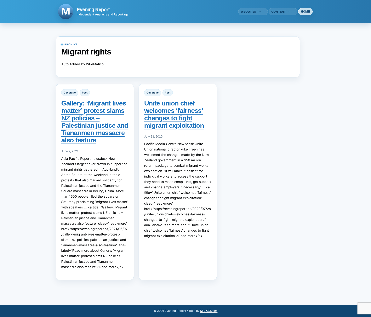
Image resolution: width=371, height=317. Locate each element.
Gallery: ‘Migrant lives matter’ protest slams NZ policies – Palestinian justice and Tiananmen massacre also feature (94, 121)
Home (305, 11)
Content (278, 12)
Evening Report (93, 9)
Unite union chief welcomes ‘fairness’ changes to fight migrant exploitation (174, 114)
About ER (248, 12)
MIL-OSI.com (209, 311)
